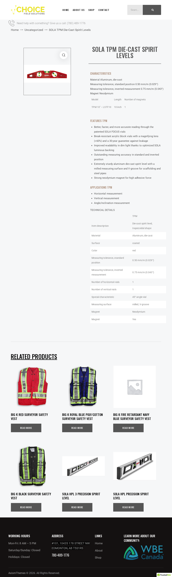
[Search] (152, 10)
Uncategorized (34, 30)
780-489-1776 (60, 555)
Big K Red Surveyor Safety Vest (29, 416)
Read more (26, 428)
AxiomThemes (17, 573)
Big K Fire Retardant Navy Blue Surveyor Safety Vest (132, 416)
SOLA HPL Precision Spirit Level (131, 496)
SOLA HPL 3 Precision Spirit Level (81, 496)
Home (15, 30)
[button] (64, 55)
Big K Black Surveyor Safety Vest (31, 496)
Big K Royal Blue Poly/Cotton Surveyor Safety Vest (82, 416)
